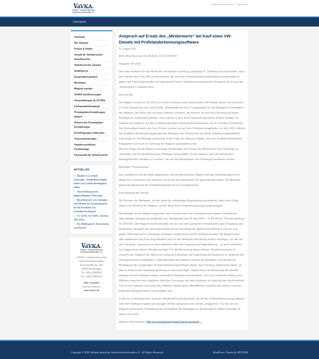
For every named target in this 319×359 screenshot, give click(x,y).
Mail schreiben (91, 282)
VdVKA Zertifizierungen (87, 94)
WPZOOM (242, 352)
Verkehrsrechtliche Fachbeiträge (84, 146)
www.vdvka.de (91, 290)
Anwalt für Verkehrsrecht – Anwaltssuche (89, 56)
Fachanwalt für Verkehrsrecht (90, 155)
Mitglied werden (83, 88)
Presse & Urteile (83, 48)
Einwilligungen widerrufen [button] (89, 132)
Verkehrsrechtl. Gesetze (87, 65)
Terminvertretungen (85, 138)
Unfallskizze (81, 71)
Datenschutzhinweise (222, 4)
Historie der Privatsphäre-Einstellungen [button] (88, 124)
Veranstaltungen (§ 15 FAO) (89, 100)
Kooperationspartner (86, 76)
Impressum (242, 4)
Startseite (79, 22)
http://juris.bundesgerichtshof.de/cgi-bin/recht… (174, 321)
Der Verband (81, 42)
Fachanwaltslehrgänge (87, 106)
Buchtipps (80, 82)
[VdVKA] (83, 8)
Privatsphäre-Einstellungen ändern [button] (89, 114)
